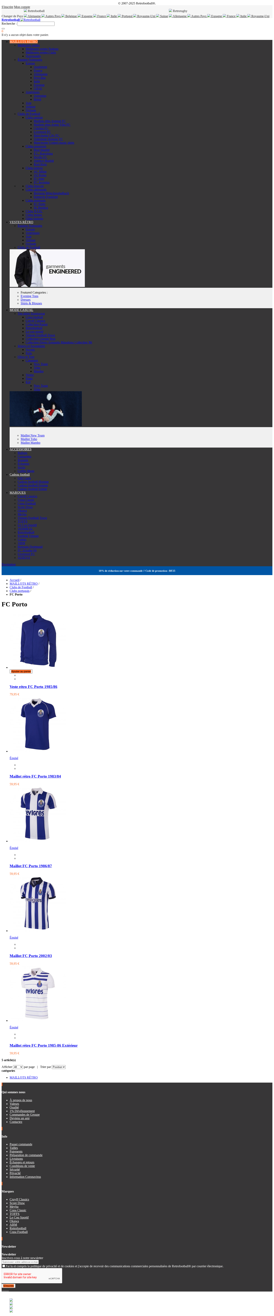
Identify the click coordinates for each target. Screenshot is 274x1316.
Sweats (30, 349)
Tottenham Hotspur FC (48, 139)
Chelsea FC (41, 128)
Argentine (40, 95)
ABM (21, 543)
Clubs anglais (34, 117)
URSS (38, 88)
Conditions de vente (22, 1166)
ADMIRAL (25, 528)
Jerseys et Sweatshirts (31, 346)
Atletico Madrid (44, 160)
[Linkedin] (7, 1289)
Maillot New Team (33, 435)
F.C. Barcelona (43, 153)
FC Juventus (42, 182)
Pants (29, 378)
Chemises (32, 360)
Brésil (37, 99)
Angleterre (40, 67)
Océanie (31, 110)
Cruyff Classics (35, 320)
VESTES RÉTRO (21, 222)
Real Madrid (42, 150)
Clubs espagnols (36, 146)
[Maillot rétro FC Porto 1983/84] (38, 751)
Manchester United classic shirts (54, 142)
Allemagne (179, 16)
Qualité (14, 1107)
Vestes (30, 375)
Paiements (16, 1151)
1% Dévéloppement (22, 1111)
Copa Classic (26, 499)
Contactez (16, 1122)
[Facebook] (2, 1289)
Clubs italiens (34, 168)
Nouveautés (33, 56)
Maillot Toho (29, 439)
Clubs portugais (36, 200)
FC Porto (39, 204)
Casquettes (24, 456)
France (101, 16)
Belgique (71, 16)
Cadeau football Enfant (32, 489)
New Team (41, 364)
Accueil (14, 580)
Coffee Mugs (26, 471)
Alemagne (34, 16)
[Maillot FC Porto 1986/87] (38, 841)
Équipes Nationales (30, 59)
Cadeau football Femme (33, 485)
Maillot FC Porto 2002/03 (31, 956)
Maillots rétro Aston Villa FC (52, 124)
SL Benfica (41, 207)
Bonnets (23, 460)
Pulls (29, 353)
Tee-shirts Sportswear (31, 313)
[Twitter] (4, 1289)
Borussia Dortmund (30, 546)
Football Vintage (28, 536)
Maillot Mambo (30, 442)
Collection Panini (37, 324)
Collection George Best (40, 338)
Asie (28, 103)
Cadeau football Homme (33, 481)
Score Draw (25, 507)
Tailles (14, 1148)
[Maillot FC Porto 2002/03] (38, 930)
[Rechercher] (3, 28)
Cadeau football (20, 474)
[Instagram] (5, 1289)
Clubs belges (34, 215)
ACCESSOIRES (20, 449)
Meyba (22, 514)
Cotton (22, 539)
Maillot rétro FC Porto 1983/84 (35, 776)
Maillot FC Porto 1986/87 (31, 866)
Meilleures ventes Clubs (41, 52)
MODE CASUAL (21, 310)
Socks (21, 467)
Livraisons (16, 1158)
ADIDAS (24, 557)
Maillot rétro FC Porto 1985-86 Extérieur (44, 1045)
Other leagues (34, 218)
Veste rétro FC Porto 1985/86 (33, 687)
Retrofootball (34, 328)
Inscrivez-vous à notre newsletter (22, 1258)
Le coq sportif (34, 331)
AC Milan (40, 171)
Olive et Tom (26, 357)
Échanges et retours (22, 1162)
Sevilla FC (40, 157)
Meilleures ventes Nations (42, 49)
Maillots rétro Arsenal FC (50, 121)
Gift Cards (24, 478)
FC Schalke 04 (27, 550)
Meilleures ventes (29, 45)
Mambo (39, 371)
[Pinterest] (8, 1289)
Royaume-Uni (146, 16)
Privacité (15, 1173)
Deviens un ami (19, 1118)
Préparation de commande (26, 1155)
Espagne (87, 16)
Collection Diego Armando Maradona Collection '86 (59, 342)
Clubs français (35, 186)
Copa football (34, 317)
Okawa (22, 510)
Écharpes (23, 463)
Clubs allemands (36, 189)
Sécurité (15, 1169)
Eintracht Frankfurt (46, 197)
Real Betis (40, 164)
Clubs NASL (34, 211)
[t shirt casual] (46, 425)
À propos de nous (21, 1100)
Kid (28, 382)
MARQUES (18, 492)
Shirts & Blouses (31, 303)
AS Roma (40, 175)
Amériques (33, 92)
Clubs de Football (29, 113)
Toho (37, 367)
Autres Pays (53, 16)
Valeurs (14, 1103)
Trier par (45, 1067)
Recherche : (9, 23)
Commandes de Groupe (25, 1114)
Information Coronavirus (25, 1176)
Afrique (31, 106)
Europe (30, 63)
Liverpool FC (42, 132)
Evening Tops (29, 296)
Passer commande (21, 1144)
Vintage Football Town (40, 335)
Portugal (127, 16)
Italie (114, 16)
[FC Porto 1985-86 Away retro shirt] (38, 1020)
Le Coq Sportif (27, 525)
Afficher (7, 1067)
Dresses (25, 299)
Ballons (22, 453)
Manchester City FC (46, 135)
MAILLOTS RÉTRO (24, 41)
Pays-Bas (40, 77)
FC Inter (39, 178)
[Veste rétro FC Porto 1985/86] (38, 667)
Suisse (163, 16)
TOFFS (22, 521)
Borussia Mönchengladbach (51, 193)
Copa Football (27, 503)
